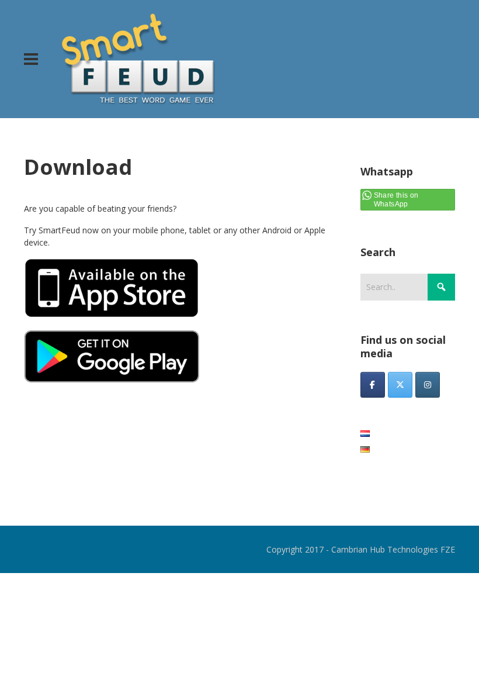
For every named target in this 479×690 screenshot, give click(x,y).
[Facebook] (372, 385)
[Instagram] (427, 385)
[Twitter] (400, 385)
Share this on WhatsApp (396, 199)
